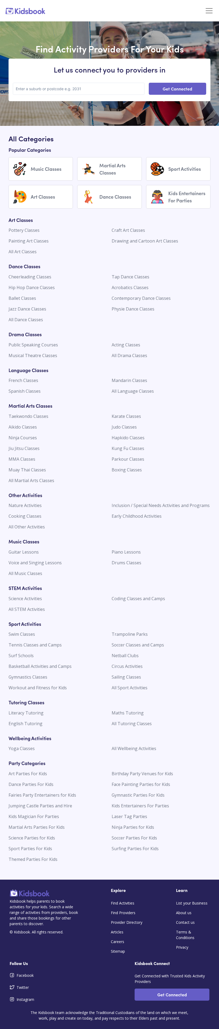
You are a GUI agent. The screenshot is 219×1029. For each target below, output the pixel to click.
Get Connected (177, 89)
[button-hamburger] (209, 11)
